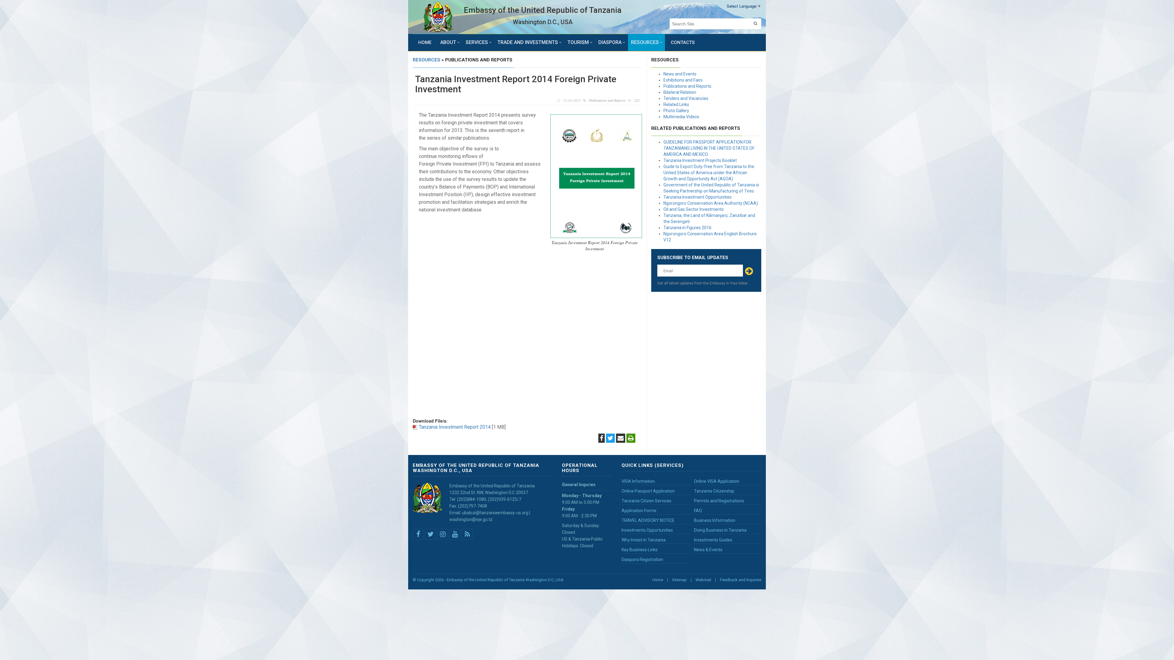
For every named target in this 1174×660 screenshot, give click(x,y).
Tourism (578, 42)
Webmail (703, 580)
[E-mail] (620, 438)
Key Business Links (640, 549)
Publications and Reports (687, 86)
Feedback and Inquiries (740, 580)
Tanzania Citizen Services (646, 500)
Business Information (714, 520)
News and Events (679, 74)
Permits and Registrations (719, 500)
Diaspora (610, 42)
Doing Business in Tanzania (720, 530)
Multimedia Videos (681, 116)
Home (424, 42)
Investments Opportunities (647, 530)
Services (477, 42)
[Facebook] (601, 438)
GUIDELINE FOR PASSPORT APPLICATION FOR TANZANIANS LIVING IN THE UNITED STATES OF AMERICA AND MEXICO (709, 148)
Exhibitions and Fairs (683, 80)
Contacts (683, 42)
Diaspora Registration (642, 559)
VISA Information (638, 481)
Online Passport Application (648, 491)
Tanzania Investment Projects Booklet (700, 160)
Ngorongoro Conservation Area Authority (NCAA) (710, 203)
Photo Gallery (676, 110)
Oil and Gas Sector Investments (693, 209)
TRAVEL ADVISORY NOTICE (648, 520)
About (448, 42)
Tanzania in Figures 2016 (687, 227)
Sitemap (679, 580)
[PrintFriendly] (630, 438)
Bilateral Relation (679, 92)
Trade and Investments (527, 42)
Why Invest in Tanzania (644, 539)
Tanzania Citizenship (714, 491)
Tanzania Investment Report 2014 (455, 427)
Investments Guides (713, 539)
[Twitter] (610, 438)
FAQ (698, 510)
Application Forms (639, 510)
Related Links (676, 104)
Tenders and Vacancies (685, 98)
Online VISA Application (716, 481)
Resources (645, 42)
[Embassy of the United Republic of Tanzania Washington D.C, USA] (438, 17)
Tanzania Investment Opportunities (697, 197)
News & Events (708, 549)
